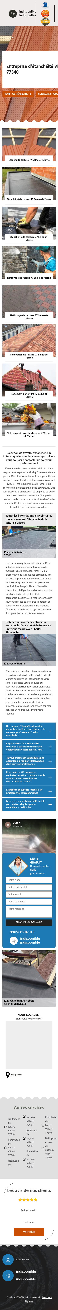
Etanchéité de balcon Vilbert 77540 (49, 1125)
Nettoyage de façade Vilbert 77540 (31, 1138)
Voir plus (29, 1232)
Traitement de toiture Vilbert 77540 (12, 1127)
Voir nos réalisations (18, 94)
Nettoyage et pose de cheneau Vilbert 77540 (49, 1148)
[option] (29, 1211)
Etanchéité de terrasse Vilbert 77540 (31, 1159)
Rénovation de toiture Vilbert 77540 (12, 1148)
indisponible (27, 11)
